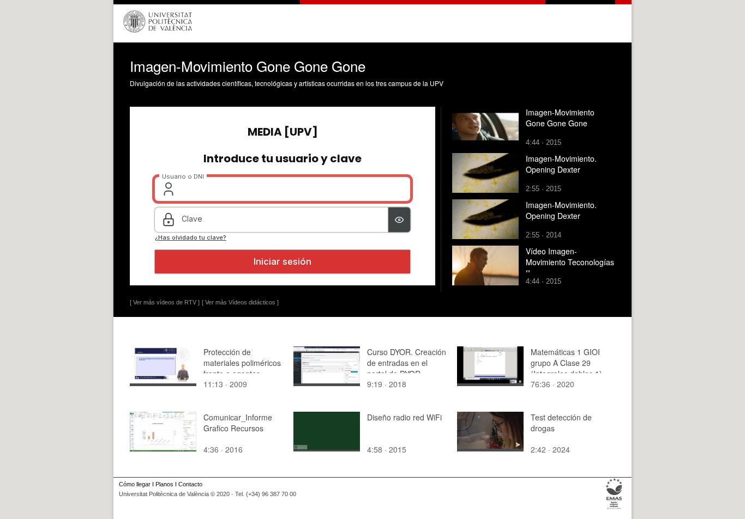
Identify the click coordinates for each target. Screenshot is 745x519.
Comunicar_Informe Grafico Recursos (237, 422)
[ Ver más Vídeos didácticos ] (240, 302)
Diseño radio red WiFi (404, 417)
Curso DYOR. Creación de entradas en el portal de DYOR (406, 362)
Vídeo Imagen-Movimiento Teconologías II (570, 262)
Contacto (190, 484)
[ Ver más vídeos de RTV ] (165, 302)
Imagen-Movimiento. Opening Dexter (561, 164)
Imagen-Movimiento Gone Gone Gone (560, 118)
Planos (164, 484)
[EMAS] (614, 509)
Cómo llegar (135, 484)
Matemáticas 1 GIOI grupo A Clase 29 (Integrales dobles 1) (566, 362)
